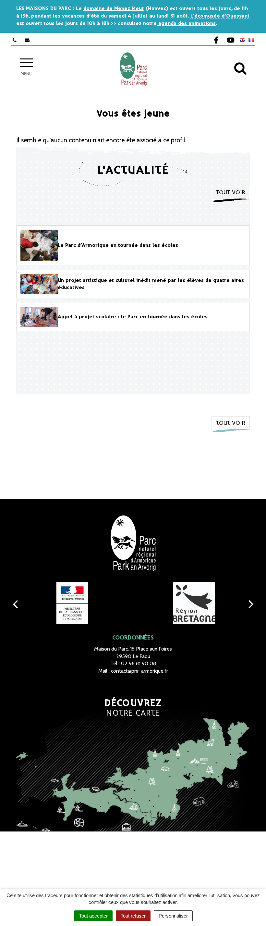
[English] (242, 40)
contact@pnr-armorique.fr (139, 671)
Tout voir (230, 193)
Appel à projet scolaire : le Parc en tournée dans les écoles (133, 316)
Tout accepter (93, 916)
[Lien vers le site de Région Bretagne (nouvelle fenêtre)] (194, 603)
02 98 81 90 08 (138, 663)
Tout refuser (133, 916)
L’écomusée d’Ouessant (219, 16)
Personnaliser (173, 916)
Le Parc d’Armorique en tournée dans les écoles (118, 245)
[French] (251, 40)
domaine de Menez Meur (113, 8)
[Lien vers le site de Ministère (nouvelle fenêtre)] (72, 603)
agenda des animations (186, 23)
